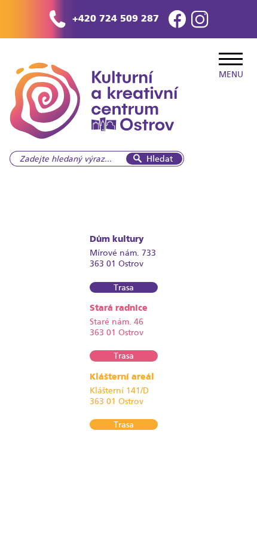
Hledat (159, 158)
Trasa (124, 287)
